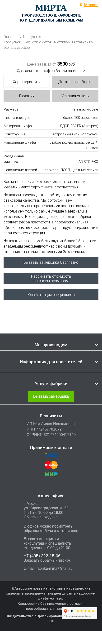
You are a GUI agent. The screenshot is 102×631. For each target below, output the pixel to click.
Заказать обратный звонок (47, 560)
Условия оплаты (75, 96)
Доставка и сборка (75, 82)
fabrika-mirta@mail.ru (55, 568)
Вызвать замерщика (51, 396)
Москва (91, 5)
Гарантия (26, 96)
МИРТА (51, 8)
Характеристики (27, 82)
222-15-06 (42, 555)
